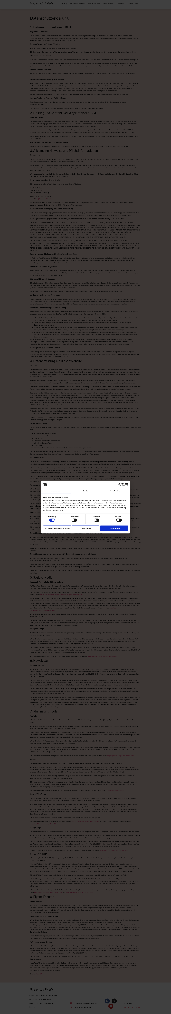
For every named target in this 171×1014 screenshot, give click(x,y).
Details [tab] (85, 491)
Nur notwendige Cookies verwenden (57, 528)
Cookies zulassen (114, 528)
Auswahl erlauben (85, 528)
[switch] (74, 520)
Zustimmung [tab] (55, 491)
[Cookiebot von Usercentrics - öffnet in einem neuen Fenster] (119, 484)
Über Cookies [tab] (115, 491)
